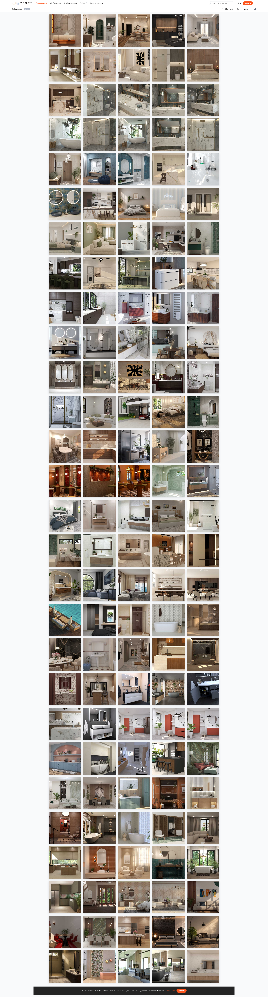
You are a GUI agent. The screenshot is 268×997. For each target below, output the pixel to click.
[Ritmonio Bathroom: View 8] (99, 100)
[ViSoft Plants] (99, 585)
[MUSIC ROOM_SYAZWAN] (65, 828)
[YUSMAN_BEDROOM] (168, 412)
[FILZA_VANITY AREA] (65, 377)
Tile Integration (58, 79)
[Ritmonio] (134, 238)
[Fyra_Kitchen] (203, 585)
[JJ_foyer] (203, 550)
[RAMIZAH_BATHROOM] (134, 169)
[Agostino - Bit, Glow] (203, 620)
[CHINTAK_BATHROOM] (203, 793)
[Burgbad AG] (203, 308)
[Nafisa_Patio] (168, 828)
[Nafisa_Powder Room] (168, 862)
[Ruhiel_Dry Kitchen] (99, 689)
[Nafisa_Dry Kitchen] (65, 897)
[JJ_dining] (168, 550)
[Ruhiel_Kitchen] (168, 30)
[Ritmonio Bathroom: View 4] (134, 100)
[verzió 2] (203, 862)
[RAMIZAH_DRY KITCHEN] (65, 758)
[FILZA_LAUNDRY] (65, 308)
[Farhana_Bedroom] (65, 516)
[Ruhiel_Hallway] (134, 654)
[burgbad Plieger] (134, 793)
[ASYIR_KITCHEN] (65, 862)
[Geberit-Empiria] (134, 308)
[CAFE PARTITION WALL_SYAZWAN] (65, 481)
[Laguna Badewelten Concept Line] (203, 689)
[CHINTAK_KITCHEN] (168, 654)
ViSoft (125, 738)
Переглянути (41, 3)
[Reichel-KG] (134, 342)
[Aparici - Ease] (168, 446)
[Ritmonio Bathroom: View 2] (65, 134)
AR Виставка (55, 3)
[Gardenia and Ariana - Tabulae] (134, 897)
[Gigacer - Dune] (168, 793)
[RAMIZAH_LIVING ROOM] (99, 412)
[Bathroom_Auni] (65, 966)
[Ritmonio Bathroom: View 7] (134, 134)
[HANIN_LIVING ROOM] (65, 793)
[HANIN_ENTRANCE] (65, 169)
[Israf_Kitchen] (99, 446)
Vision (82, 3)
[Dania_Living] (203, 828)
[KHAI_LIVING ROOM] (99, 238)
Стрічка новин (70, 3)
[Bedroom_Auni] (134, 204)
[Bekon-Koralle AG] (203, 481)
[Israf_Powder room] (65, 689)
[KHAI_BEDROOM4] (168, 516)
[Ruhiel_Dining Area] (65, 654)
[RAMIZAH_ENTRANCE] (99, 897)
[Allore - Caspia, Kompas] (203, 966)
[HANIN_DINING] (99, 793)
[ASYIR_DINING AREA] (65, 932)
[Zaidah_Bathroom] (65, 30)
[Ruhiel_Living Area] (134, 30)
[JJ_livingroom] (134, 862)
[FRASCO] (65, 204)
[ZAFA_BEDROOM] (99, 620)
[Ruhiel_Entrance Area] (203, 446)
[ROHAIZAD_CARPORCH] (134, 412)
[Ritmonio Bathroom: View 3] (203, 100)
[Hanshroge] (168, 273)
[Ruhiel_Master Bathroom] (99, 377)
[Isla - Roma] (99, 758)
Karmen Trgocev (128, 773)
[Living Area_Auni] (203, 932)
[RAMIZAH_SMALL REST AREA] (99, 169)
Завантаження (96, 3)
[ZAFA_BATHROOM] (134, 620)
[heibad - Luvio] (99, 724)
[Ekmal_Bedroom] (203, 654)
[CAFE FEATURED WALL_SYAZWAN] (99, 481)
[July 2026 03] (203, 724)
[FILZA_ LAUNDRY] (99, 308)
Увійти (248, 3)
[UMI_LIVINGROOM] (203, 30)
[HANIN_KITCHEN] (99, 204)
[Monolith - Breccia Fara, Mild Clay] (168, 897)
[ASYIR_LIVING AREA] (203, 897)
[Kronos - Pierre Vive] (168, 620)
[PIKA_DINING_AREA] (65, 446)
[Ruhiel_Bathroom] (99, 30)
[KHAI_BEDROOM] (65, 238)
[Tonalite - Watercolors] (99, 862)
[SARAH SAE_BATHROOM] (99, 516)
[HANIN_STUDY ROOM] (168, 238)
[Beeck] (65, 724)
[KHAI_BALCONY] (203, 204)
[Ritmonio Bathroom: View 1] (99, 134)
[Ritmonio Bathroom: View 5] (168, 100)
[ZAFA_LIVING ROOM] (134, 585)
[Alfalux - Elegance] (134, 273)
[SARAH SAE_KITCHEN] (134, 932)
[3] (134, 966)
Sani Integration (93, 114)
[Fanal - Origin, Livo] (99, 966)
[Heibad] (65, 342)
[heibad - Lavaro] (134, 689)
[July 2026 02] (168, 724)
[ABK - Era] (99, 65)
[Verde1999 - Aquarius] (134, 828)
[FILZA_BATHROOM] (168, 377)
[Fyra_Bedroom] (168, 204)
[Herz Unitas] (134, 446)
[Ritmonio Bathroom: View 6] (168, 134)
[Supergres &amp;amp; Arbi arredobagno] (134, 758)
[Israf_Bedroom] (203, 65)
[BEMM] (168, 308)
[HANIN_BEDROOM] (203, 342)
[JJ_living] (134, 65)
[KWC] (203, 169)
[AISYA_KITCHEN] (203, 273)
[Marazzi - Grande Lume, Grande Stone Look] (65, 65)
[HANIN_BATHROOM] (203, 238)
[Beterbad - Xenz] (168, 689)
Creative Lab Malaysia (61, 45)
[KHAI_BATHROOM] (203, 412)
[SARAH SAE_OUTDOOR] (65, 620)
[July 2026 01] (134, 724)
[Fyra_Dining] (168, 585)
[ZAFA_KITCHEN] (168, 169)
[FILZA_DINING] (65, 273)
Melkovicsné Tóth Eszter (200, 876)
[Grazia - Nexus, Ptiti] (99, 654)
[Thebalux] (65, 585)
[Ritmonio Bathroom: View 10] (203, 134)
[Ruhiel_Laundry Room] (99, 273)
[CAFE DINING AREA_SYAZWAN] (134, 481)
